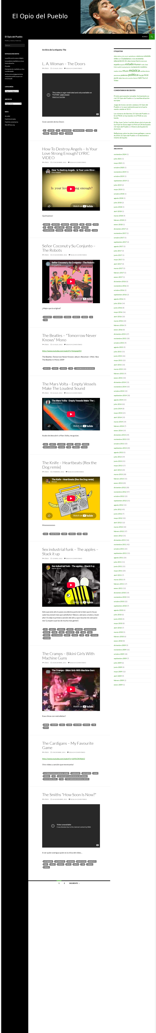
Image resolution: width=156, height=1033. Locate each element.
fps (58, 130)
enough (74, 224)
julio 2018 (118, 203)
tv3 (146, 78)
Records (125, 78)
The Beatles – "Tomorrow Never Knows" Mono (69, 337)
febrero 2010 (119, 636)
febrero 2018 (119, 220)
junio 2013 (118, 461)
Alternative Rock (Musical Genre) (56, 773)
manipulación (126, 67)
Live (115, 67)
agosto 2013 (118, 452)
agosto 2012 (118, 505)
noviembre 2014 (120, 387)
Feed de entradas (10, 119)
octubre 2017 (119, 238)
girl (82, 224)
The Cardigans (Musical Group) (77, 779)
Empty (53, 444)
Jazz (146, 65)
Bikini (46, 725)
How (89, 224)
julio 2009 (118, 663)
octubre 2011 (119, 549)
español (122, 65)
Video (116, 80)
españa (117, 64)
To (82, 230)
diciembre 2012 (120, 487)
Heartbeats (55, 534)
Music (46, 133)
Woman (69, 133)
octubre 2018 (119, 194)
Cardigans (75, 773)
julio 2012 (118, 509)
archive (79, 629)
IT (77, 632)
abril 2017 (118, 264)
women (47, 638)
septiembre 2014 (120, 395)
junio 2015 (118, 356)
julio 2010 (118, 615)
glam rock (67, 130)
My (54, 776)
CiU (119, 59)
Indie (143, 65)
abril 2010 (118, 628)
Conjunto (58, 317)
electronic (144, 61)
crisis (133, 59)
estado (129, 64)
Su (91, 317)
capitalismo (132, 56)
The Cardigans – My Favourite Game (68, 745)
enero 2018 (118, 224)
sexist (67, 635)
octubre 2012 (119, 496)
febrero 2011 (119, 584)
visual (46, 867)
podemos (124, 75)
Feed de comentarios (11, 122)
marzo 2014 (118, 422)
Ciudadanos (126, 58)
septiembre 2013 (120, 448)
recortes (130, 78)
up (87, 635)
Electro (138, 61)
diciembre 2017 (120, 229)
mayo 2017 (118, 259)
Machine (78, 725)
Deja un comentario (74, 68)
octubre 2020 (119, 167)
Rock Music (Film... (50, 779)
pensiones (117, 75)
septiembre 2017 (120, 242)
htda (96, 224)
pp (142, 75)
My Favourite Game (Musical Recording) (72, 776)
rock (69, 864)
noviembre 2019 (120, 172)
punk (116, 78)
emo (45, 864)
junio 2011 (118, 566)
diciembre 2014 (120, 382)
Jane (83, 632)
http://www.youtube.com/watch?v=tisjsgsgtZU (62, 351)
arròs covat (124, 56)
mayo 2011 (118, 571)
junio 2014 (118, 409)
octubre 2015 (119, 343)
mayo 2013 (118, 466)
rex (79, 534)
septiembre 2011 (120, 553)
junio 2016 (118, 308)
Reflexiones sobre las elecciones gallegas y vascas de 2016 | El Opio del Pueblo (132, 134)
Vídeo (46, 68)
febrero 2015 (119, 373)
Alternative (60, 861)
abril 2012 (118, 522)
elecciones (131, 61)
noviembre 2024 (120, 154)
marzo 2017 (118, 268)
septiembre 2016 (120, 295)
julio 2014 (118, 404)
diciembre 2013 (120, 435)
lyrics (69, 227)
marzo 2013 (118, 474)
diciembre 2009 (120, 645)
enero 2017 (118, 277)
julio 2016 (118, 303)
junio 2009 (118, 667)
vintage (95, 635)
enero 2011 (118, 588)
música (54, 133)
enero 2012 (118, 536)
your (95, 230)
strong (59, 230)
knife (64, 534)
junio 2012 (118, 514)
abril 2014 (118, 417)
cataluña (147, 56)
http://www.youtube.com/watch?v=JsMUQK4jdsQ (63, 758)
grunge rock (79, 130)
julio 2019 (118, 185)
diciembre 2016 (120, 281)
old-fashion (57, 635)
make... (70, 444)
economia (139, 58)
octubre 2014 (119, 391)
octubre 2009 (119, 654)
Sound (61, 447)
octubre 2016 (119, 290)
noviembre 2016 (120, 286)
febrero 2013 (119, 479)
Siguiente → (74, 883)
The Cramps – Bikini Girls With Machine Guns (68, 655)
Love (50, 227)
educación (118, 61)
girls (62, 632)
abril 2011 (118, 575)
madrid (119, 67)
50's (45, 629)
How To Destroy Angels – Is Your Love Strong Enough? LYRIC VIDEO (70, 153)
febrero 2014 (119, 426)
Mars (78, 444)
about (52, 629)
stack (75, 635)
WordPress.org (10, 125)
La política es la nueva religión (14, 58)
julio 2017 (118, 251)
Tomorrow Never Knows (84, 368)
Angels (46, 224)
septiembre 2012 (120, 501)
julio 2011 (118, 562)
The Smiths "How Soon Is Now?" (69, 794)
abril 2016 (118, 316)
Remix (135, 78)
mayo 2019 (118, 189)
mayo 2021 (118, 163)
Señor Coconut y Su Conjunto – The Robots (68, 248)
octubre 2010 (119, 601)
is (44, 227)
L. (95, 130)
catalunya (139, 56)
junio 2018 (118, 207)
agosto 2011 (118, 558)
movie (77, 227)
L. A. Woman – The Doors (63, 63)
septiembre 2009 (120, 658)
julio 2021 (118, 159)
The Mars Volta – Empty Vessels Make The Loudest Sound (69, 386)
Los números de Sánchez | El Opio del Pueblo (130, 114)
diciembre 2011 (120, 540)
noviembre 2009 (120, 650)
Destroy (56, 224)
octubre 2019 (119, 176)
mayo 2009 (118, 672)
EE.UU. (124, 61)
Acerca (144, 36)
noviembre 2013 (120, 439)
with (88, 230)
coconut (47, 317)
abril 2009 (118, 676)
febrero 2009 (119, 680)
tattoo (68, 230)
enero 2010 (118, 641)
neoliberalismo (145, 71)
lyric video (60, 227)
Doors (51, 130)
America (61, 629)
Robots (76, 317)
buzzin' (46, 632)
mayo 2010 (118, 623)
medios (116, 71)
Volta (84, 447)
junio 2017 (118, 255)
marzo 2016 (118, 321)
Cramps (54, 725)
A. (44, 130)
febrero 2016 (119, 325)
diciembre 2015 (120, 334)
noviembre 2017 (120, 233)
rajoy (120, 78)
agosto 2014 (118, 400)
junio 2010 (118, 619)
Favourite (86, 773)
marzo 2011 (118, 579)
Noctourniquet (50, 447)
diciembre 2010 (120, 593)
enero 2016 (118, 330)
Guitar (89, 130)
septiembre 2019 (120, 181)
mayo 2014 (118, 413)
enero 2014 (118, 430)
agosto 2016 (118, 299)
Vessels (76, 447)
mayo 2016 (118, 312)
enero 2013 (118, 483)
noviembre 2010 (120, 597)
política (133, 74)
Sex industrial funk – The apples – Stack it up (70, 551)
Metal (120, 71)
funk (55, 632)
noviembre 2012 (120, 492)
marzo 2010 (118, 632)
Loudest (61, 444)
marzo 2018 (118, 216)
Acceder (7, 116)
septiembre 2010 (120, 606)
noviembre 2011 (120, 544)
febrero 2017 (119, 273)
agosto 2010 (118, 610)
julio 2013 (118, 457)
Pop (139, 75)
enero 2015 (118, 378)
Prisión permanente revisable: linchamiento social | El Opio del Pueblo (132, 97)
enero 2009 (118, 685)
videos (90, 864)
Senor (85, 317)
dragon (65, 224)
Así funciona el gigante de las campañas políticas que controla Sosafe (14, 76)
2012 (45, 444)
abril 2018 (118, 211)
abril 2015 (118, 365)
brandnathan (90, 629)
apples (70, 629)
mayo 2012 (118, 518)
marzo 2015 (118, 369)
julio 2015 (118, 352)
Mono (55, 368)
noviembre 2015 (120, 338)
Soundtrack (49, 230)
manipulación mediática (139, 67)
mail (90, 632)
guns (69, 725)
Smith (76, 864)
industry (70, 632)
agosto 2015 (118, 347)
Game (96, 773)
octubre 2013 (119, 444)
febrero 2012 (119, 531)
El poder (7, 66)
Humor (137, 64)
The (61, 133)
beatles (47, 368)
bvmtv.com (81, 861)
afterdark (48, 861)
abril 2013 (118, 470)
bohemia (71, 861)
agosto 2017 (118, 246)
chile (116, 58)
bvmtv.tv (92, 861)
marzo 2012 (118, 527)
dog (45, 534)
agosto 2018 (118, 198)
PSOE (146, 75)
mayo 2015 (118, 360)
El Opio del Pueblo (13, 36)
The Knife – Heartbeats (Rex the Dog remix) (69, 465)
